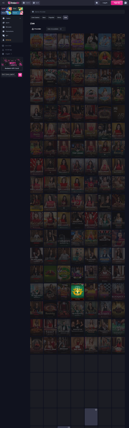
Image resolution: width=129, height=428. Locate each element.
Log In (105, 3)
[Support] (125, 3)
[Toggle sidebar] (3, 3)
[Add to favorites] (82, 285)
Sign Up (117, 3)
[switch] (61, 28)
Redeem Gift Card (12, 68)
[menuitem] (11, 29)
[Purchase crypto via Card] (20, 75)
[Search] (97, 3)
